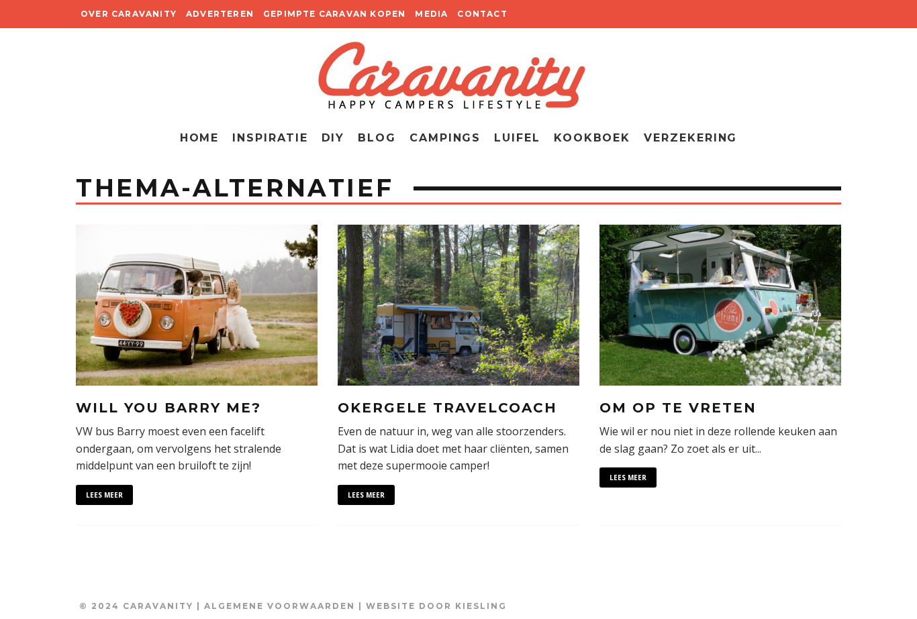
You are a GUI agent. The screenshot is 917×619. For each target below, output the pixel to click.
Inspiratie (269, 137)
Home (200, 137)
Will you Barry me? (168, 408)
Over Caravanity (129, 14)
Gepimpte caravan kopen (334, 14)
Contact (482, 14)
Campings (445, 137)
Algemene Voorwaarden (279, 606)
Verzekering (690, 137)
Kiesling (481, 606)
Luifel (517, 137)
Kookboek (592, 137)
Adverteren (220, 14)
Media (431, 14)
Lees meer (104, 495)
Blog (377, 137)
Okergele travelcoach (447, 408)
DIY (333, 137)
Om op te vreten (678, 408)
